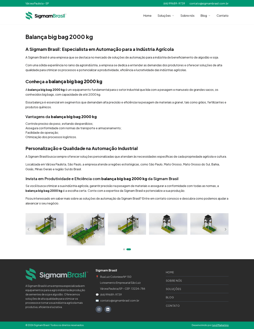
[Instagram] (99, 309)
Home (147, 15)
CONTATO (173, 305)
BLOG (170, 297)
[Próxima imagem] (226, 229)
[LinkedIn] (108, 309)
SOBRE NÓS (174, 280)
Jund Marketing (220, 325)
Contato (223, 15)
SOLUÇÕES (173, 289)
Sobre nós (187, 15)
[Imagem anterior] (28, 229)
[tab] (124, 249)
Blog (203, 15)
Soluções (164, 15)
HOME (170, 272)
